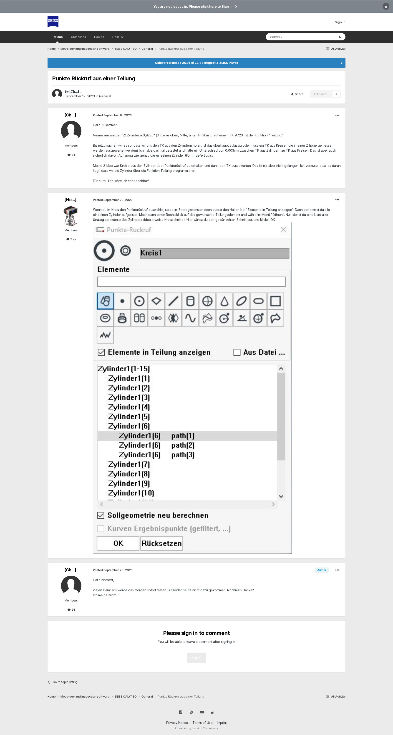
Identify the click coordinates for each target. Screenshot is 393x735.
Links (116, 37)
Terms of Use (202, 723)
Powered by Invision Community (196, 728)
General (105, 96)
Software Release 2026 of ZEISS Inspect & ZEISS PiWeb (196, 62)
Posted (112, 115)
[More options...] (337, 115)
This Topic (322, 36)
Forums (57, 37)
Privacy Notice (177, 723)
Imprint (222, 723)
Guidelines (78, 37)
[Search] (340, 36)
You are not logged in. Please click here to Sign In (193, 6)
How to (99, 37)
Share (298, 94)
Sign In (340, 22)
